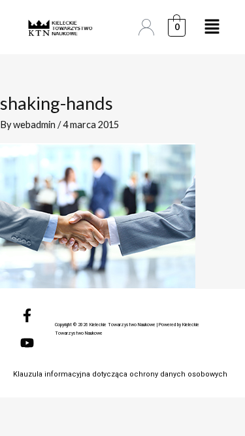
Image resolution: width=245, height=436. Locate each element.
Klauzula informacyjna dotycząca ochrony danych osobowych (120, 374)
